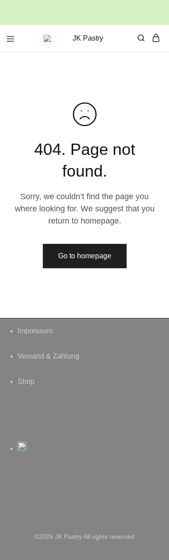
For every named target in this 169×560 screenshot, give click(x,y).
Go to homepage (84, 256)
